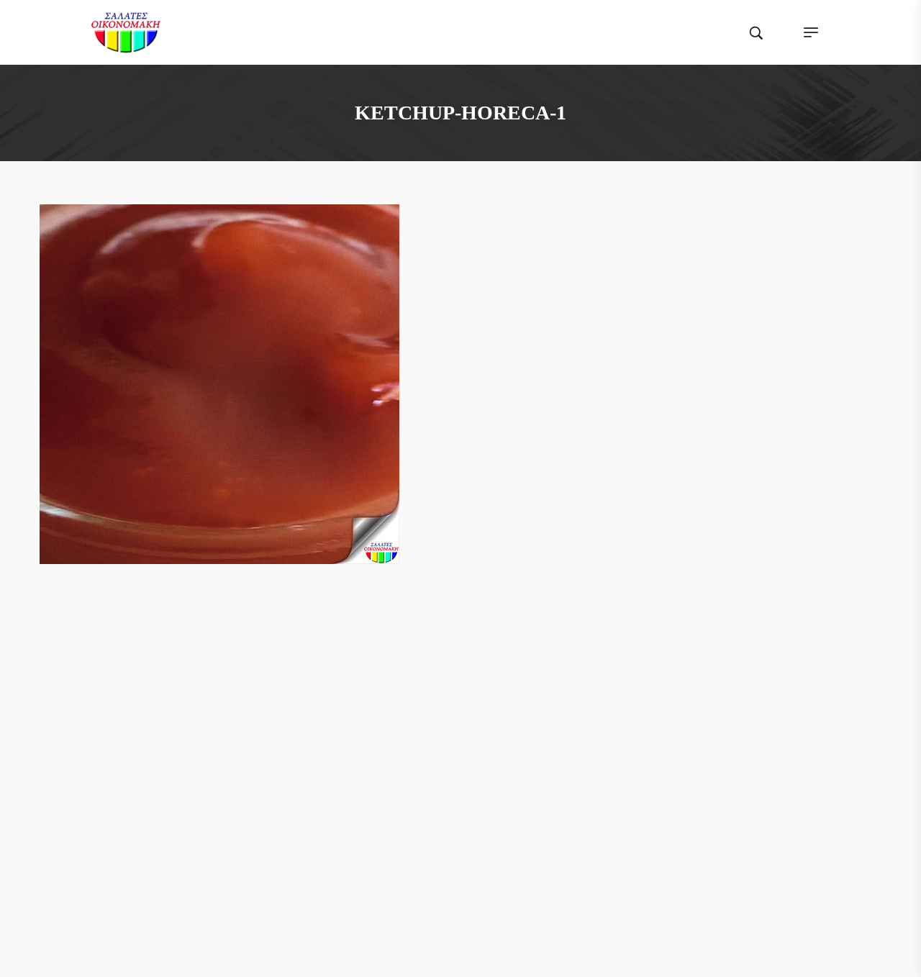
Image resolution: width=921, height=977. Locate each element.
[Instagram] (474, 700)
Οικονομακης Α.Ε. (263, 952)
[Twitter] (446, 700)
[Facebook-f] (419, 700)
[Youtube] (501, 700)
